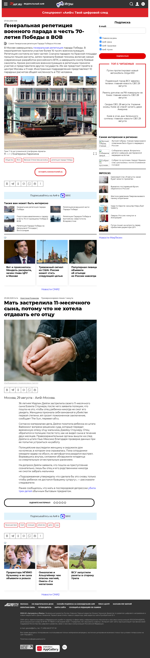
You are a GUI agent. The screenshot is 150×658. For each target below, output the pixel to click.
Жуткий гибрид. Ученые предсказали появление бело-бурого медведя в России (129, 143)
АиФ (9, 154)
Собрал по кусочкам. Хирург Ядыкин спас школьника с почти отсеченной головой (129, 162)
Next (91, 114)
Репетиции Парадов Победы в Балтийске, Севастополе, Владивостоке (77, 218)
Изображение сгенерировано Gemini (21, 383)
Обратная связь (27, 607)
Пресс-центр (104, 604)
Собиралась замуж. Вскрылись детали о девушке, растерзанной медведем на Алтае (127, 152)
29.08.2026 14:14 (11, 298)
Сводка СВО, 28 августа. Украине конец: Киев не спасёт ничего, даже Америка (122, 107)
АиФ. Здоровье (109, 46)
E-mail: (102, 26)
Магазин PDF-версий (122, 604)
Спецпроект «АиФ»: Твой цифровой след (75, 12)
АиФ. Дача (107, 42)
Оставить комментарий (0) (50, 172)
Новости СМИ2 (50, 289)
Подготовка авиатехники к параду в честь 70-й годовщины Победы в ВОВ (32, 218)
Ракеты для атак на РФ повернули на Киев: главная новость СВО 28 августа (123, 95)
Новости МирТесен (110, 237)
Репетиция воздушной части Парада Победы (76, 208)
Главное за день (109, 38)
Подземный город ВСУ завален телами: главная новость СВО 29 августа (122, 83)
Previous (10, 114)
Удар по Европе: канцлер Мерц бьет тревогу (127, 207)
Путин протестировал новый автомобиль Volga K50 (122, 71)
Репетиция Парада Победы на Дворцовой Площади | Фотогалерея (30, 228)
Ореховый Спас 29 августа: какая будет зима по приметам (126, 178)
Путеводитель (44, 607)
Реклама (24, 604)
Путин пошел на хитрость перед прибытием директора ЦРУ (125, 226)
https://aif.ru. (28, 635)
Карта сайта (60, 607)
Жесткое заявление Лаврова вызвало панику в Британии (128, 197)
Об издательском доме (42, 604)
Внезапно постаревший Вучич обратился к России (125, 188)
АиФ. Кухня (107, 49)
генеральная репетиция (48, 47)
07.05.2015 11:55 (10, 21)
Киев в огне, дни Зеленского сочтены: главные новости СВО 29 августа (122, 118)
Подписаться (122, 56)
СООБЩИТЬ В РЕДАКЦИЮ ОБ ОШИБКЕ (85, 607)
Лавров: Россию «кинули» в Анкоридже (123, 217)
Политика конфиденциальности (32, 639)
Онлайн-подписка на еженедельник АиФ (76, 604)
